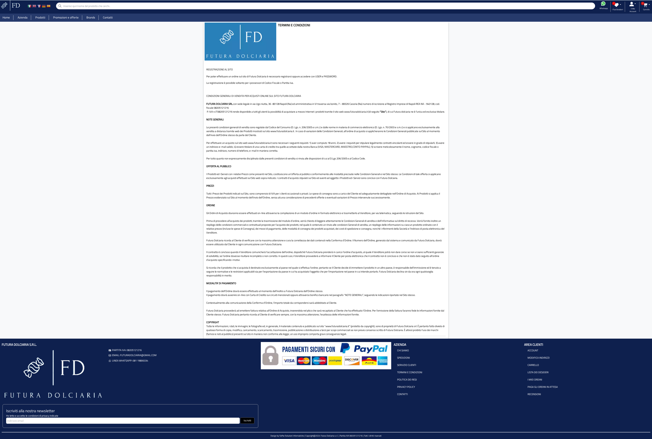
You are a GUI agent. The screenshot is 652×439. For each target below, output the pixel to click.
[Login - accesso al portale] (632, 4)
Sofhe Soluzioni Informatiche (291, 435)
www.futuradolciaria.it (282, 131)
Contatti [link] (108, 17)
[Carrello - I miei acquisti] (646, 5)
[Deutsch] (44, 6)
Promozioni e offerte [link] (66, 17)
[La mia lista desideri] (617, 5)
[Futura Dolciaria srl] (10, 5)
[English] (34, 6)
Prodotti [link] (40, 17)
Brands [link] (90, 17)
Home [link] (6, 17)
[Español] (48, 6)
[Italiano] (29, 6)
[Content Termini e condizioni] (240, 41)
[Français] (39, 6)
